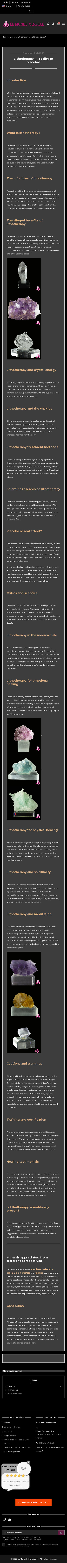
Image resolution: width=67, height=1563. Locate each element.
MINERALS (12, 1386)
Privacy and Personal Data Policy (16, 1441)
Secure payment (12, 1451)
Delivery (15, 2)
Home (34, 1380)
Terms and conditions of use (17, 1447)
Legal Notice (10, 1435)
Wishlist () (25, 6)
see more (19, 1488)
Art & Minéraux (14, 1393)
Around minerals (12, 1427)
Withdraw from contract (33, 1502)
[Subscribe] (61, 1532)
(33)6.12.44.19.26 (46, 1443)
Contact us (26, 2)
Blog (31, 11)
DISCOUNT (12, 1390)
